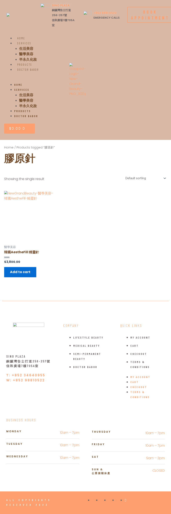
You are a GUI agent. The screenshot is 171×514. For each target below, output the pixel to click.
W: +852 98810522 (25, 380)
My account (140, 337)
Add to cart (20, 272)
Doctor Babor (28, 69)
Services (24, 43)
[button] (36, 79)
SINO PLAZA (60, 5)
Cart (134, 345)
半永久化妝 (28, 106)
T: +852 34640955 (25, 375)
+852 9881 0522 (105, 13)
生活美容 (26, 48)
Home (9, 147)
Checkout (138, 353)
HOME (18, 84)
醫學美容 (26, 54)
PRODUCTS (22, 111)
